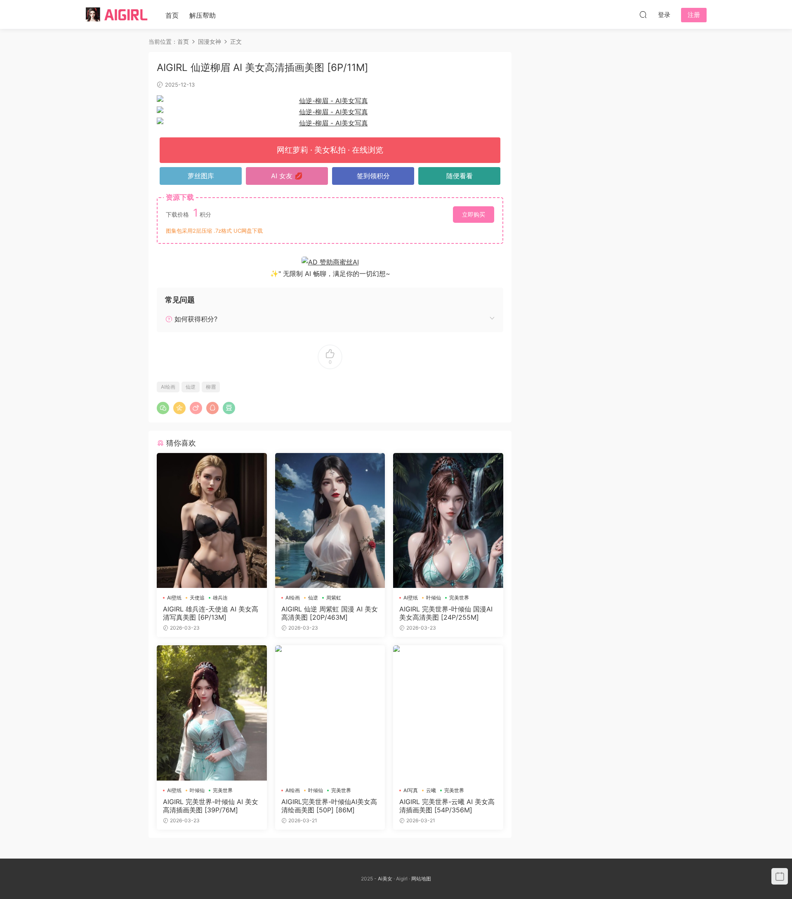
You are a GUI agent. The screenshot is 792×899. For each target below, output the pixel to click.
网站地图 (421, 878)
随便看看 (459, 176)
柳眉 (211, 387)
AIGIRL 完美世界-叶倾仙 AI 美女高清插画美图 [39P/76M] (210, 806)
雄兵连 (220, 598)
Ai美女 (385, 878)
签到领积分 (373, 176)
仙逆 (191, 387)
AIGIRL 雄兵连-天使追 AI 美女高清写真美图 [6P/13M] (210, 613)
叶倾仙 (433, 598)
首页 (172, 15)
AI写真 (410, 790)
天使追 (197, 598)
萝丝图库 (201, 176)
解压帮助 (202, 15)
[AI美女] (117, 14)
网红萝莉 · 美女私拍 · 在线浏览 (330, 150)
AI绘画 (168, 387)
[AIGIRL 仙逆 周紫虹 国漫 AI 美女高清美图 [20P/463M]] (330, 520)
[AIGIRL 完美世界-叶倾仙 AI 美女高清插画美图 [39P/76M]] (212, 712)
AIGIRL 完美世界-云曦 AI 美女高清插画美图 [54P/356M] (447, 806)
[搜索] (643, 14)
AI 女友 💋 (287, 176)
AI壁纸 (174, 598)
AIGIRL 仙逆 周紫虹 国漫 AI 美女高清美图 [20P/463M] (329, 613)
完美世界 (459, 598)
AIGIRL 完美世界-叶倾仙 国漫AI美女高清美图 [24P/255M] (446, 613)
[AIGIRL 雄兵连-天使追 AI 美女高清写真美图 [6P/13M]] (212, 520)
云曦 (431, 790)
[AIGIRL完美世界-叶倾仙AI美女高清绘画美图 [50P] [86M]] (330, 712)
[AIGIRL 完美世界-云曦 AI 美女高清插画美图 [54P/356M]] (448, 712)
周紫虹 (333, 598)
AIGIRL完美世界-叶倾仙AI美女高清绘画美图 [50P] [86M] (329, 806)
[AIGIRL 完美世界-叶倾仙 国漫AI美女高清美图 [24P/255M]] (448, 520)
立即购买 (473, 214)
